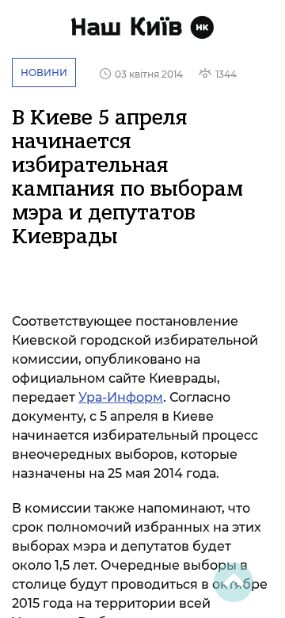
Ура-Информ (120, 397)
